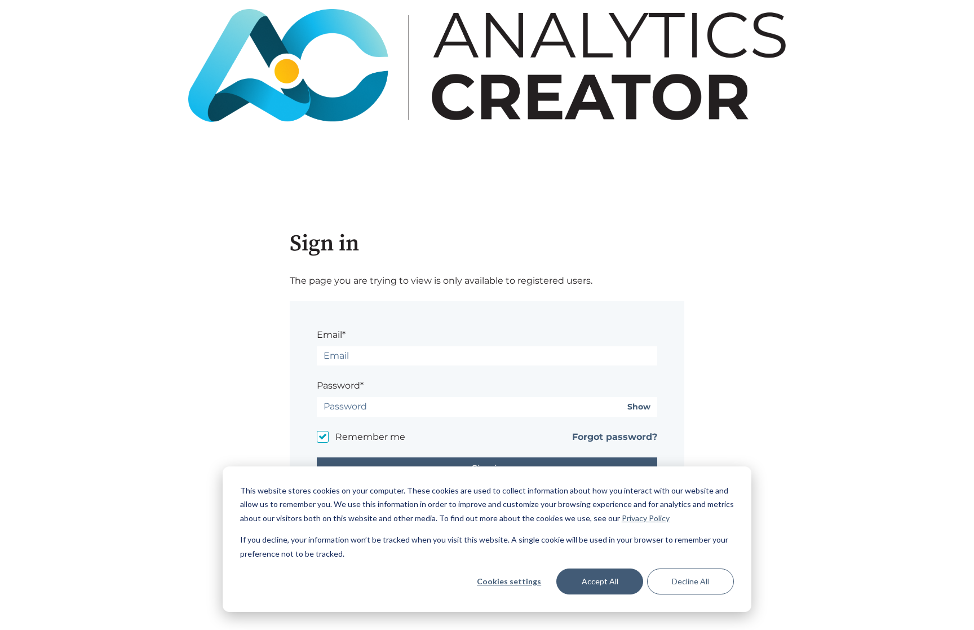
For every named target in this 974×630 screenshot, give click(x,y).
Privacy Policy (646, 518)
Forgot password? (614, 436)
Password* (340, 385)
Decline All (690, 581)
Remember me (370, 436)
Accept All (600, 581)
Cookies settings (509, 581)
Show (638, 407)
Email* (331, 334)
